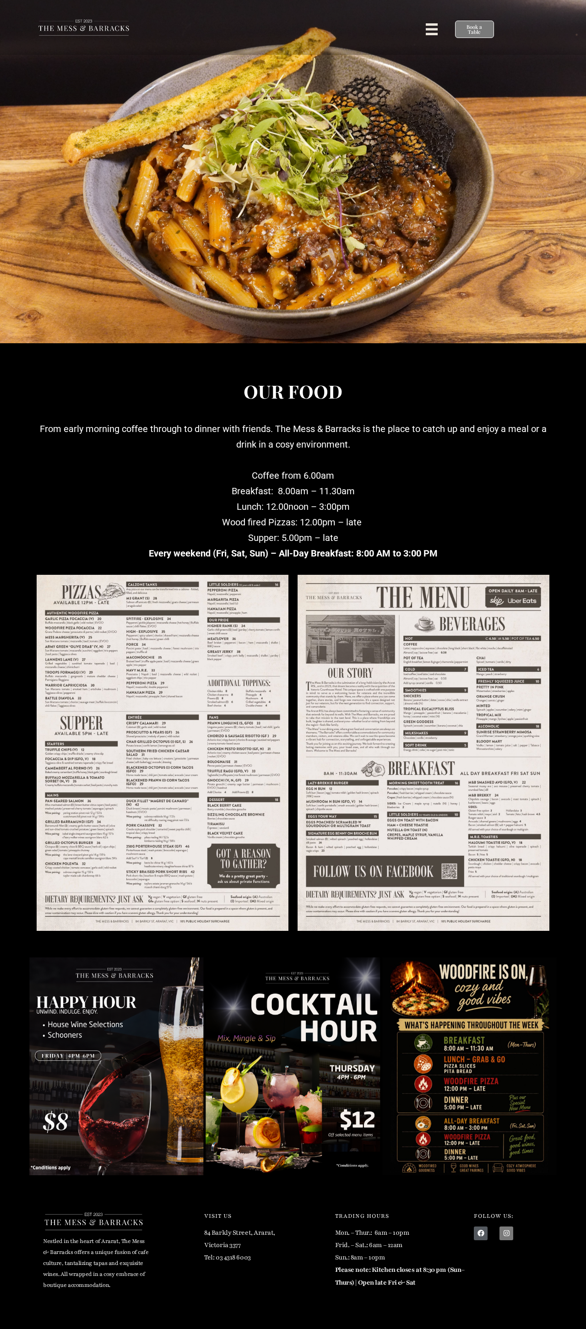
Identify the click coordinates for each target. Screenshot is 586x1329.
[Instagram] (506, 1233)
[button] (432, 29)
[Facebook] (481, 1233)
